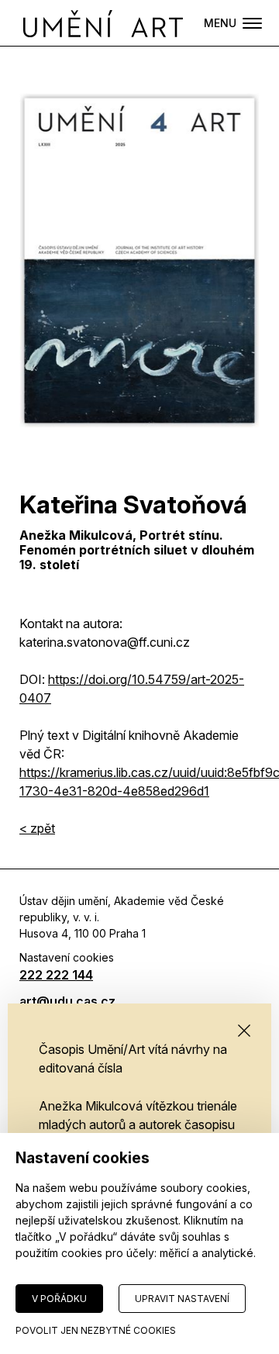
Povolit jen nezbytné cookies (96, 1330)
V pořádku (59, 1298)
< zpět (37, 828)
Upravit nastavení (182, 1298)
